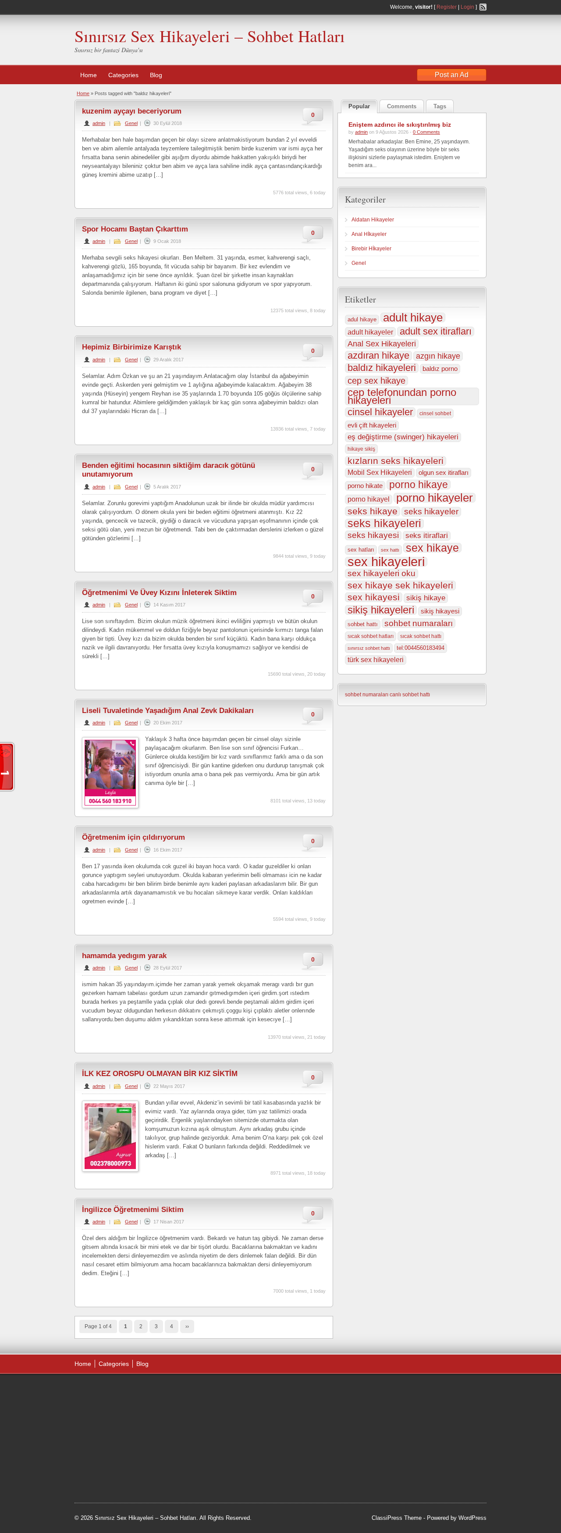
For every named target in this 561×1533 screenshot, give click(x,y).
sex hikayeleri (386, 562)
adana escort (237, 1390)
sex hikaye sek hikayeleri (400, 585)
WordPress (472, 1518)
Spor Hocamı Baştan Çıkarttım (135, 229)
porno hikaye (418, 484)
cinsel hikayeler (380, 412)
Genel (131, 123)
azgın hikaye (438, 356)
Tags (439, 106)
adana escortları (207, 1401)
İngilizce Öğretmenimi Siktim (133, 1209)
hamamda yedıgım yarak (124, 956)
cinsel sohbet (435, 413)
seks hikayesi (373, 535)
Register (447, 7)
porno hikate (365, 485)
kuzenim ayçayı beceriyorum (131, 111)
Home (88, 74)
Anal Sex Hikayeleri (382, 343)
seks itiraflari (426, 535)
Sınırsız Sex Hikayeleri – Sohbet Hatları (210, 36)
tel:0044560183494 (420, 648)
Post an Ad (452, 74)
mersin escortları (207, 1479)
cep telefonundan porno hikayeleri (402, 396)
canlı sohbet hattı (410, 695)
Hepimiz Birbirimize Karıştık (131, 347)
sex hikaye (432, 548)
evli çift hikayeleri (372, 425)
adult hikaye (413, 317)
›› (187, 1326)
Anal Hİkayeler (369, 234)
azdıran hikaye (378, 355)
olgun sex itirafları (444, 472)
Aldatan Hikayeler (373, 220)
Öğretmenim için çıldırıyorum (133, 837)
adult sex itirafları (436, 331)
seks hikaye (373, 511)
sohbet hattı (363, 624)
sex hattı (390, 550)
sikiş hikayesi (440, 611)
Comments (401, 106)
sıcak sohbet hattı (420, 636)
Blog (156, 74)
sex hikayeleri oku (381, 573)
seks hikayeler (431, 511)
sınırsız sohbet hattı (369, 648)
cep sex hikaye (376, 380)
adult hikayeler (370, 332)
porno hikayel (369, 499)
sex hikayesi (374, 597)
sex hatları (361, 549)
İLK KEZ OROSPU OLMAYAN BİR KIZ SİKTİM (160, 1074)
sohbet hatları (251, 1479)
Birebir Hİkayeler (371, 249)
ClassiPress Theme (397, 1518)
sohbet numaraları (418, 623)
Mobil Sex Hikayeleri (380, 472)
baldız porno (440, 368)
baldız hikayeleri (382, 368)
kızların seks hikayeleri (396, 461)
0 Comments (426, 132)
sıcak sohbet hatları (371, 636)
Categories (123, 74)
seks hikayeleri (384, 523)
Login (467, 7)
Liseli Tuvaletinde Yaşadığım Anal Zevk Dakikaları (168, 710)
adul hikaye (362, 319)
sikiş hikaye (425, 598)
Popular (359, 106)
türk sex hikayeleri (376, 659)
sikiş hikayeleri (381, 610)
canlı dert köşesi (206, 1457)
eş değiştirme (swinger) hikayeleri (403, 437)
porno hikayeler (434, 498)
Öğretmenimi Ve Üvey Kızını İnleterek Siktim (159, 592)
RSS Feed (482, 7)
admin (98, 123)
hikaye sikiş (361, 449)
